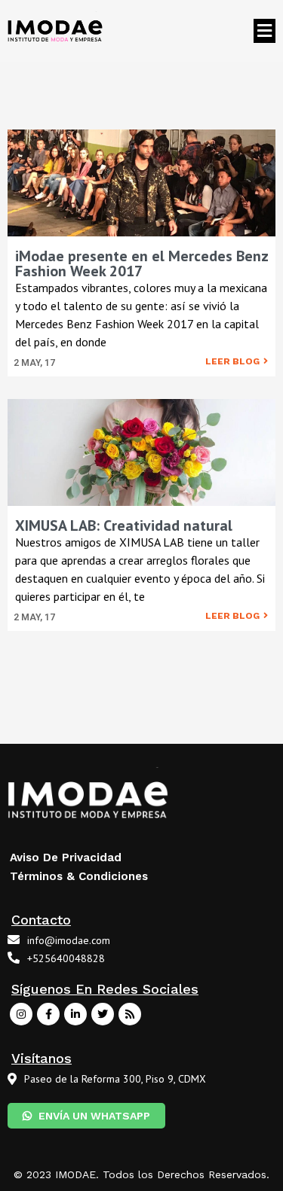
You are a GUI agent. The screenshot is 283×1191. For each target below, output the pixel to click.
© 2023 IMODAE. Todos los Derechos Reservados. (141, 1174)
